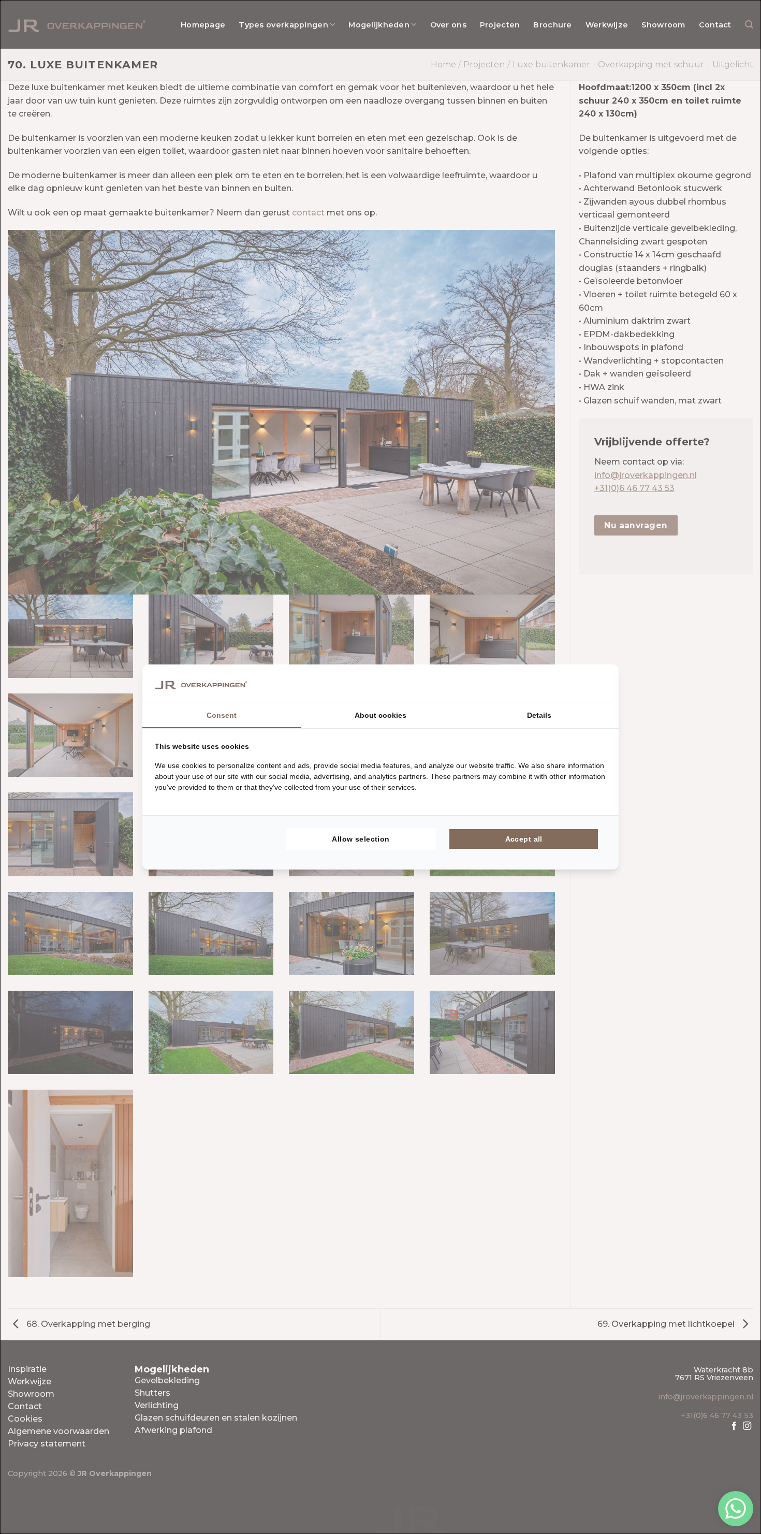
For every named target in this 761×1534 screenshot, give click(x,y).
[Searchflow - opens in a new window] (593, 683)
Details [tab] (539, 715)
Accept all (524, 839)
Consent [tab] (222, 715)
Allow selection (360, 839)
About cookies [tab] (380, 715)
